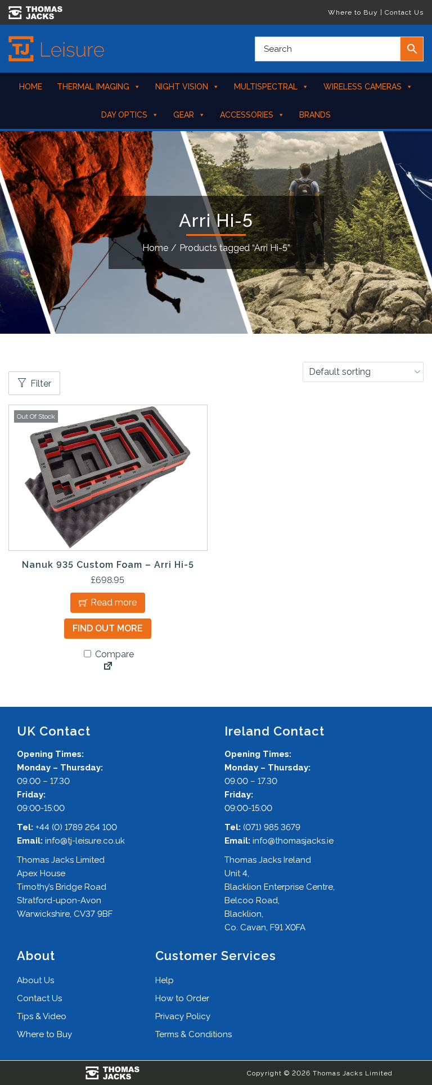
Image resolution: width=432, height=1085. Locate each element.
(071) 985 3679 (271, 827)
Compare (113, 654)
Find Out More (108, 628)
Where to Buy (353, 12)
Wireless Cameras (362, 86)
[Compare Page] (108, 666)
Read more (114, 602)
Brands (315, 114)
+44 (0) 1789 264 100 (76, 827)
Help (164, 980)
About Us (35, 980)
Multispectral (266, 86)
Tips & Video (41, 1016)
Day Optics (124, 114)
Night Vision (181, 86)
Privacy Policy (182, 1016)
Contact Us (404, 12)
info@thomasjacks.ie (293, 841)
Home (30, 86)
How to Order (182, 998)
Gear (183, 114)
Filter (40, 383)
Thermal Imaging (93, 86)
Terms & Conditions (193, 1034)
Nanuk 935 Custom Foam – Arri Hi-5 (108, 564)
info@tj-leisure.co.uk (85, 841)
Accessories (246, 114)
